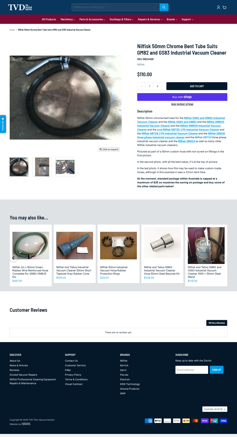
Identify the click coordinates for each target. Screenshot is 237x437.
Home (12, 29)
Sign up (216, 369)
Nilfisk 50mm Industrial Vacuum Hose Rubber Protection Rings (114, 270)
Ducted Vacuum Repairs (23, 374)
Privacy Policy (73, 374)
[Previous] (13, 258)
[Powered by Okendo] (24, 324)
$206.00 (149, 277)
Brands (171, 19)
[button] (19, 167)
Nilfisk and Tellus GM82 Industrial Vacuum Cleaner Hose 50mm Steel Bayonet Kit (161, 270)
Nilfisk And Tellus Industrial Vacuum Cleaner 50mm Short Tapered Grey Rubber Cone (73, 270)
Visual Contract (74, 384)
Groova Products (129, 388)
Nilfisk (141, 64)
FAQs (68, 370)
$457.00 (17, 280)
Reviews (14, 370)
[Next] (223, 258)
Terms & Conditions (76, 379)
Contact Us (71, 360)
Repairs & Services (149, 19)
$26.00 (104, 277)
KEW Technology (130, 384)
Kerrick (124, 365)
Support (187, 19)
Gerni (123, 370)
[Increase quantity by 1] (157, 86)
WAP (123, 393)
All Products (49, 19)
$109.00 (61, 277)
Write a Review (217, 322)
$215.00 (192, 280)
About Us (15, 360)
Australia (213, 409)
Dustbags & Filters (121, 19)
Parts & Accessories (91, 19)
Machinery (67, 19)
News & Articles (19, 365)
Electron (125, 379)
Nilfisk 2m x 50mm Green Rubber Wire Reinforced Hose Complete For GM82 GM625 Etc (30, 272)
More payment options (182, 104)
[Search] (164, 7)
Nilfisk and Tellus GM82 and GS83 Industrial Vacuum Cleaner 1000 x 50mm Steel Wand (204, 272)
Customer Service (75, 365)
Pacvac (124, 374)
